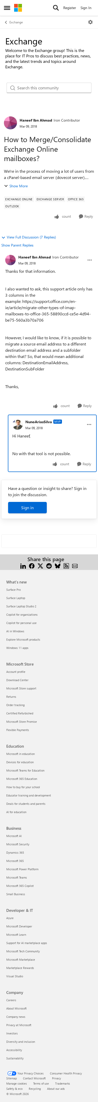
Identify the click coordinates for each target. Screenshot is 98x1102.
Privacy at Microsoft (18, 1025)
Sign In (85, 7)
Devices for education (20, 762)
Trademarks (62, 1083)
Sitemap (11, 1078)
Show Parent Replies (17, 245)
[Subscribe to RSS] (66, 565)
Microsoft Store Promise (21, 721)
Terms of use (41, 1083)
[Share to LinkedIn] (23, 565)
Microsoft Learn (16, 935)
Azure (10, 918)
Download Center (17, 680)
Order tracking (15, 705)
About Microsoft (16, 1008)
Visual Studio (14, 976)
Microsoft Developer (19, 926)
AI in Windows (15, 631)
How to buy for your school (23, 787)
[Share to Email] (75, 565)
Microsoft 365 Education (21, 779)
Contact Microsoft (34, 1078)
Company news (15, 1017)
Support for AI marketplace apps (26, 943)
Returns (11, 697)
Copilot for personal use (21, 623)
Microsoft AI (14, 836)
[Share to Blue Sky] (57, 565)
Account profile (15, 672)
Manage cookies (16, 1083)
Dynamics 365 (15, 852)
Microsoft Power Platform (22, 869)
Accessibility (14, 1050)
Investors (12, 1033)
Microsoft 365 (15, 861)
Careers (11, 1000)
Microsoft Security (17, 844)
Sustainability (15, 1058)
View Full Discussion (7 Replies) (31, 237)
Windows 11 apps (17, 648)
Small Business (15, 894)
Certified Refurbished (19, 713)
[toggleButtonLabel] (90, 22)
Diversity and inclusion (20, 1042)
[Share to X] (40, 565)
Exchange (16, 22)
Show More (18, 185)
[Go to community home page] (18, 8)
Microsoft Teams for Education (25, 770)
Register (69, 7)
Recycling (35, 1089)
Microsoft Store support (21, 688)
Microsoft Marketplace (20, 959)
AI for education (16, 812)
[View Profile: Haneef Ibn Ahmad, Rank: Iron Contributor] (10, 122)
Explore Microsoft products (23, 639)
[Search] (56, 8)
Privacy (56, 1078)
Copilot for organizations (22, 614)
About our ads (56, 1089)
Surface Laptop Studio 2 (21, 606)
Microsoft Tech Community (23, 951)
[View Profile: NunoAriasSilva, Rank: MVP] (17, 424)
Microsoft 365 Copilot (20, 886)
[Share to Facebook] (31, 565)
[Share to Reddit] (49, 565)
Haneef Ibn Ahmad (36, 120)
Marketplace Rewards (20, 968)
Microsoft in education (20, 754)
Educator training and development (28, 795)
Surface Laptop (15, 598)
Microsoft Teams (16, 877)
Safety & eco (14, 1089)
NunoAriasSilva (38, 421)
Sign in (27, 507)
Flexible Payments (17, 730)
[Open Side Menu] (7, 8)
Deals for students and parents (25, 804)
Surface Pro (13, 590)
